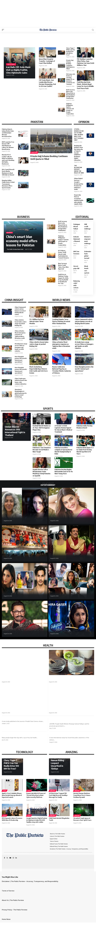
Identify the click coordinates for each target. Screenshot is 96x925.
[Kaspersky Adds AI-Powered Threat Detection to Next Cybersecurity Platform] (36, 785)
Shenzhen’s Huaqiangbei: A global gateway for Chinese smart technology (21, 393)
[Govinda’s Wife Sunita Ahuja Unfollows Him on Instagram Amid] (71, 543)
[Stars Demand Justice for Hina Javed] (71, 581)
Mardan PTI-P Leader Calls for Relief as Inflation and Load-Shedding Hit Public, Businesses (8, 159)
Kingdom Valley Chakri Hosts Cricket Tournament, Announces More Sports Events (8, 184)
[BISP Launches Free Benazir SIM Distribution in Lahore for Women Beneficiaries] (23, 147)
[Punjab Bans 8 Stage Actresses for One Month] (25, 543)
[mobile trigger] (3, 30)
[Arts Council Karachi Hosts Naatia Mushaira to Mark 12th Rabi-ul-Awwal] (23, 173)
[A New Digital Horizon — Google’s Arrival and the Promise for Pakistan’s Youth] (90, 185)
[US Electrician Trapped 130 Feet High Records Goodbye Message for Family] (59, 785)
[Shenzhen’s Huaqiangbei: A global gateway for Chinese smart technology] (7, 394)
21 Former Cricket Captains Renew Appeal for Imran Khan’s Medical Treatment (63, 429)
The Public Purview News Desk (15, 249)
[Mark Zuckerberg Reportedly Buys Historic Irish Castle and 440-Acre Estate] (38, 359)
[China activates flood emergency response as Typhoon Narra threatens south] (7, 336)
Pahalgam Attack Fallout (76, 226)
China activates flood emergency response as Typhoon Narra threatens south (20, 334)
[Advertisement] (48, 14)
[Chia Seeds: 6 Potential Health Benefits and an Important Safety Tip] (71, 662)
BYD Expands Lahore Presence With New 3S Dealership (12, 819)
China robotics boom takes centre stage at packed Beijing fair (20, 322)
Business (9, 232)
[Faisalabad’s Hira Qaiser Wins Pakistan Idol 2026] (71, 619)
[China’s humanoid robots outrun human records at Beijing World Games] (7, 312)
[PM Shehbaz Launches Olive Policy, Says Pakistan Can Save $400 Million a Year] (85, 52)
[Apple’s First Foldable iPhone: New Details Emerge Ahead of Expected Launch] (12, 785)
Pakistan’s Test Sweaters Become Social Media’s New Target (42, 450)
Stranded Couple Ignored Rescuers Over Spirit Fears (82, 819)
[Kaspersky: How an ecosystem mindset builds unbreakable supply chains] (90, 200)
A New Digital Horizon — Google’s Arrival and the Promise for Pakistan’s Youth (78, 184)
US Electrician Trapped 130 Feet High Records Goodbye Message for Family (58, 795)
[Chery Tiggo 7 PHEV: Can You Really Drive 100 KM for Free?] (61, 52)
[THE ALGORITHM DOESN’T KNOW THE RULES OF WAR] (90, 170)
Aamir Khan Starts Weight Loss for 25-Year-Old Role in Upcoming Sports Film (23, 630)
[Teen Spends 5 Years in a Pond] (71, 695)
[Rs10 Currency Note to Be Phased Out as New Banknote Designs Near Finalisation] (61, 95)
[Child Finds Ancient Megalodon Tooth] (59, 810)
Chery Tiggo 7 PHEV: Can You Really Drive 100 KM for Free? (70, 51)
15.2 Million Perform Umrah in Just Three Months (36, 321)
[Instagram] (13, 858)
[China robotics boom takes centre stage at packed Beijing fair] (7, 324)
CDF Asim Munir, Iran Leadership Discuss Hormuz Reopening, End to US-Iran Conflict (47, 83)
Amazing (52, 790)
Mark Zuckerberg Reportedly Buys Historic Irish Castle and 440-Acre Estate (38, 370)
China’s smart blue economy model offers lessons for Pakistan (21, 241)
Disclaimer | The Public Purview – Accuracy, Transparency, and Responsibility (30, 881)
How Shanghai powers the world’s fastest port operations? (84, 369)
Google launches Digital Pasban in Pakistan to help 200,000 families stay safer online (36, 820)
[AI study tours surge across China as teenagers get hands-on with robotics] (7, 348)
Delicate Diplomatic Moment (76, 239)
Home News (6, 919)
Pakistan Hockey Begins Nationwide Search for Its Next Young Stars (64, 471)
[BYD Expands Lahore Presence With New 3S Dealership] (12, 810)
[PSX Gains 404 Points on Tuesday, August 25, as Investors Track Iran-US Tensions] (61, 80)
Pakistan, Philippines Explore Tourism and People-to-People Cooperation (70, 109)
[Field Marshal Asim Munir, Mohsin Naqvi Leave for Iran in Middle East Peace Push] (85, 75)
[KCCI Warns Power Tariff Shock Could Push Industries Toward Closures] (51, 255)
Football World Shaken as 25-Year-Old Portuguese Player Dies (42, 428)
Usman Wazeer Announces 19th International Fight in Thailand (15, 430)
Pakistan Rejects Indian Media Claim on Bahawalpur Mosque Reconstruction (8, 132)
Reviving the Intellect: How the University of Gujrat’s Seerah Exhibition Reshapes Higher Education (78, 153)
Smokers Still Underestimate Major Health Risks (67, 735)
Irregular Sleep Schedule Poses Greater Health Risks (21, 719)
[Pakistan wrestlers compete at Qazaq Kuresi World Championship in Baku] (64, 440)
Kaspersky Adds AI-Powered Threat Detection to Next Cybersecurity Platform (35, 795)
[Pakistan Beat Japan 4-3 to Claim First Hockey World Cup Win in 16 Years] (85, 440)
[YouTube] (10, 858)
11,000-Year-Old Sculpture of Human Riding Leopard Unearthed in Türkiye (58, 761)
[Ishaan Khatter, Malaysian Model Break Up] (25, 581)
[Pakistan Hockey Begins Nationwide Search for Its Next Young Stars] (64, 462)
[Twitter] (7, 858)
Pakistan (34, 152)
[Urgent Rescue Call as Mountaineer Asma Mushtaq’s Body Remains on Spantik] (42, 462)
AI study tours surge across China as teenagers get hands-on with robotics (21, 347)
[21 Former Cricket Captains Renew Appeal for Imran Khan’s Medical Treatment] (64, 418)
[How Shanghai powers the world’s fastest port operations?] (7, 360)
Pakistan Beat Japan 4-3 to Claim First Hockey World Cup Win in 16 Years (84, 451)
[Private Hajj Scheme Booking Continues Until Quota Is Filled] (61, 65)
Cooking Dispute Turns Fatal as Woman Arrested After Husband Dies (61, 321)
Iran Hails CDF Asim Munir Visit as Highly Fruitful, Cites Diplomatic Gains (18, 70)
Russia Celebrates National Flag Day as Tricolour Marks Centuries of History (61, 370)
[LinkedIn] (16, 858)
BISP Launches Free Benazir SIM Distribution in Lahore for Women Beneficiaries (8, 145)
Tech (4, 790)
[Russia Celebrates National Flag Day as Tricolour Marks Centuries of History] (61, 359)
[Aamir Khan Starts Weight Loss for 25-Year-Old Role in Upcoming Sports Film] (25, 619)
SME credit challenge (87, 226)
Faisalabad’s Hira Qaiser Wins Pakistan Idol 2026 (70, 631)
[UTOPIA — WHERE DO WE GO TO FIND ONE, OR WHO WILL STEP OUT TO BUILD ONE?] (90, 135)
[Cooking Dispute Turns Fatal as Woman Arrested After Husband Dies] (61, 312)
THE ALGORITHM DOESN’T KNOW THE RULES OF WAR (79, 169)
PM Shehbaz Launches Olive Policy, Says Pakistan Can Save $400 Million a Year (85, 62)
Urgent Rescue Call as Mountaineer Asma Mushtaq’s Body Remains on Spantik (41, 472)
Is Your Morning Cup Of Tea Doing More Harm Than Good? (23, 735)
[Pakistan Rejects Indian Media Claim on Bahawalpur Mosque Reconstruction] (23, 134)
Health (5, 674)
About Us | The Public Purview (13, 900)
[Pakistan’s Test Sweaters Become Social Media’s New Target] (42, 440)
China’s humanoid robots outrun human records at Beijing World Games (20, 310)
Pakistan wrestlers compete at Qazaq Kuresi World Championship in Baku (63, 451)
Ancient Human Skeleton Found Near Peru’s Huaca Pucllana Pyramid (81, 795)
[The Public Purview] (48, 30)
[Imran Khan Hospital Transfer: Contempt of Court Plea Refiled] (47, 52)
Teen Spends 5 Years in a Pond (59, 710)
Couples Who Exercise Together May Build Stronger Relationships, (24, 710)
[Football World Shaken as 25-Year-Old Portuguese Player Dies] (42, 418)
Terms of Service (8, 891)
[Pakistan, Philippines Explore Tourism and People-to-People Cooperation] (61, 110)
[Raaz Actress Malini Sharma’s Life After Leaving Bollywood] (25, 506)
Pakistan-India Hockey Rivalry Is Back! (84, 427)
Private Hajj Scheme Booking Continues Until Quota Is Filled (49, 157)
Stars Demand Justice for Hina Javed (64, 593)
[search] (93, 29)
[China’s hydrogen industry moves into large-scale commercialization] (7, 382)
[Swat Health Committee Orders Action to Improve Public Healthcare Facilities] (24, 662)
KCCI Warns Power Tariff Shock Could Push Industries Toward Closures (63, 254)
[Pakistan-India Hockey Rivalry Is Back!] (85, 418)
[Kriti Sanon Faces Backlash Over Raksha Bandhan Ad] (71, 506)
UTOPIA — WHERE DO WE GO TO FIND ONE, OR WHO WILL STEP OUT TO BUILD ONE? (79, 134)
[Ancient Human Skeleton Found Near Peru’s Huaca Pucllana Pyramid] (83, 785)
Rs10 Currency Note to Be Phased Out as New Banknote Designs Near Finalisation (70, 94)
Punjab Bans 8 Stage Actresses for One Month (22, 556)
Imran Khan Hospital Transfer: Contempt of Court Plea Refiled (47, 61)
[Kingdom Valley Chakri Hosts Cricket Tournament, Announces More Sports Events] (23, 185)
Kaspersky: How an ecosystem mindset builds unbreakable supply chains (78, 199)
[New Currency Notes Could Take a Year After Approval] (51, 267)
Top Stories (11, 64)
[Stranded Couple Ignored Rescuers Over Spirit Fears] (83, 810)
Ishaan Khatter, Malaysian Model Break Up (21, 593)
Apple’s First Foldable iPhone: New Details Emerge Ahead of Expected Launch (12, 795)
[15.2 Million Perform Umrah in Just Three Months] (38, 312)
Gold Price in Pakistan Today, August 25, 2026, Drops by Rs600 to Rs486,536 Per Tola (63, 279)
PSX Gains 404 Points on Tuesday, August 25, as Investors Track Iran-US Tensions (70, 79)
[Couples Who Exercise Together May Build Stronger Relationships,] (24, 695)
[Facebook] (4, 858)
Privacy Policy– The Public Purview (14, 910)
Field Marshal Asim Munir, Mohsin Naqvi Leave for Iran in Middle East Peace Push (85, 85)
